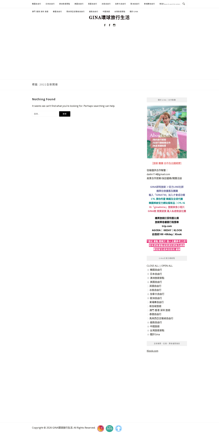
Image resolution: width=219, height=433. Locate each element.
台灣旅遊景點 (119, 11)
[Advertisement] (109, 57)
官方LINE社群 (176, 186)
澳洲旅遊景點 (64, 4)
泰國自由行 (57, 11)
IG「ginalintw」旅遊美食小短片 (167, 207)
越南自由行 (93, 11)
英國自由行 (92, 4)
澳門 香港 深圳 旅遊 (40, 11)
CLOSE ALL (153, 265)
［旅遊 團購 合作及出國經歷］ (167, 163)
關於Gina (134, 11)
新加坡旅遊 (155, 306)
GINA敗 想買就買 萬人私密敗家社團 (167, 211)
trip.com (167, 226)
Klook (178, 234)
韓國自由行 (36, 4)
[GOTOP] (118, 428)
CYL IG (181, 203)
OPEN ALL (167, 265)
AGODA (156, 230)
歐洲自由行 (135, 4)
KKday (169, 234)
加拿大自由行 (120, 4)
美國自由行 (79, 4)
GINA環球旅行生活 (109, 17)
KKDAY (167, 230)
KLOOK (178, 230)
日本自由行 (50, 4)
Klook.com (152, 350)
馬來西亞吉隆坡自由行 (75, 11)
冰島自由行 (106, 4)
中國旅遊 (106, 11)
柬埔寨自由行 (149, 4)
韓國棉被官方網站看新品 (162, 203)
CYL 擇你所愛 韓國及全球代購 (167, 199)
